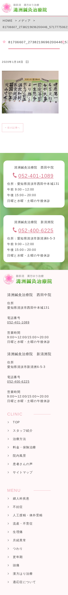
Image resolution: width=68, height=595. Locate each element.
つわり (18, 548)
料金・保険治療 (24, 447)
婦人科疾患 (21, 498)
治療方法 (19, 439)
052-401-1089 (35, 176)
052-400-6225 (35, 230)
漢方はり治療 (23, 573)
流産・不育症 (23, 523)
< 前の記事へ (12, 127)
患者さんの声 (23, 464)
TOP (16, 422)
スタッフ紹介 (23, 430)
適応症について (24, 582)
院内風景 (19, 455)
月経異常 (19, 540)
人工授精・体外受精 (28, 515)
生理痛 (18, 532)
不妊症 (18, 506)
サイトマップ (23, 472)
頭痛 (16, 565)
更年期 (18, 557)
